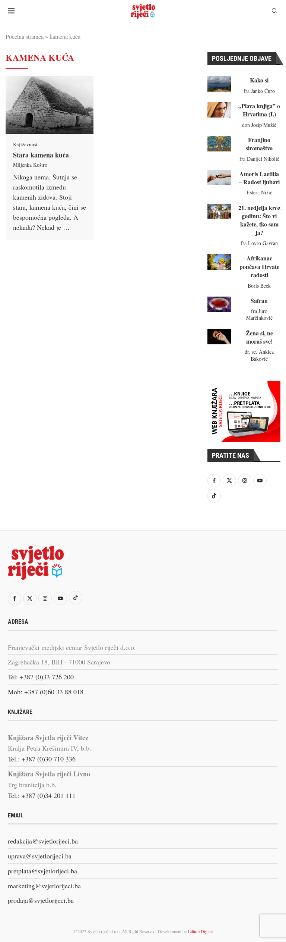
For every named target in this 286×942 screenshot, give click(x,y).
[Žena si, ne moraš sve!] (219, 337)
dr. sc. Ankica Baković (259, 355)
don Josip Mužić (259, 124)
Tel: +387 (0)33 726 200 (41, 676)
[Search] (274, 11)
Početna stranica (25, 36)
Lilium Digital (200, 931)
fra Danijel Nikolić (259, 158)
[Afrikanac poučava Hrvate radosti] (219, 262)
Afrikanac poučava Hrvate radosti (259, 266)
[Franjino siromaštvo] (219, 143)
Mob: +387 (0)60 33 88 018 (45, 691)
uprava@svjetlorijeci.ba (40, 855)
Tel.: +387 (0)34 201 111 (42, 795)
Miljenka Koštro (30, 164)
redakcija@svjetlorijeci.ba (43, 840)
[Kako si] (219, 84)
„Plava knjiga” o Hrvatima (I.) (259, 109)
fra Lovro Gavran (259, 243)
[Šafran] (219, 304)
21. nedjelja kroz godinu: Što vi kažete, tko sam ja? (259, 220)
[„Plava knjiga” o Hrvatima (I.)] (219, 110)
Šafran (259, 300)
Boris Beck (259, 285)
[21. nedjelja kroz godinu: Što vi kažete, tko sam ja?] (219, 211)
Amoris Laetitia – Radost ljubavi (259, 177)
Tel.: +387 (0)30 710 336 (42, 758)
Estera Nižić (259, 192)
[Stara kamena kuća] (49, 105)
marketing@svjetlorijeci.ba (44, 885)
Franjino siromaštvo (259, 143)
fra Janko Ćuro (259, 90)
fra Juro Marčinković (259, 314)
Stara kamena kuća (41, 155)
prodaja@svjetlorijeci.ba (41, 900)
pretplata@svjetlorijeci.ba (42, 870)
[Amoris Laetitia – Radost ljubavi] (219, 177)
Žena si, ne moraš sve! (259, 337)
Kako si (259, 80)
